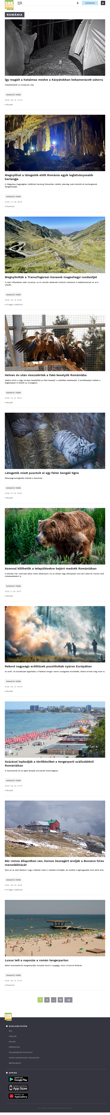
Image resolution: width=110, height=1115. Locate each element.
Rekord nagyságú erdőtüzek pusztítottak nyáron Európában (48, 666)
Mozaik (9, 104)
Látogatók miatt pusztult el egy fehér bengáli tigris (42, 473)
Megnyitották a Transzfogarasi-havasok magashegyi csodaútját (51, 277)
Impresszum (14, 1047)
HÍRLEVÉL (13, 1036)
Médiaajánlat (15, 1063)
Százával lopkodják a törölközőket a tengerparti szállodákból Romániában (49, 763)
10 (60, 999)
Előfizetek (90, 3)
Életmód (10, 206)
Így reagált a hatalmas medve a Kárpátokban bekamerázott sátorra (54, 79)
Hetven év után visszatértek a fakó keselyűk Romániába (46, 375)
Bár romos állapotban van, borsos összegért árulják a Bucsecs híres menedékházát (54, 863)
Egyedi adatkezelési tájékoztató (24, 1058)
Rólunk (12, 1042)
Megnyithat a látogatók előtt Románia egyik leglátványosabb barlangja (49, 177)
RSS (10, 1031)
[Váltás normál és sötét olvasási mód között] (78, 3)
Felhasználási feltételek (20, 1052)
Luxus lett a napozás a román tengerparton (36, 960)
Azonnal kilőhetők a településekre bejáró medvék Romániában (51, 568)
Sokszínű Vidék (13, 95)
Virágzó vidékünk (14, 304)
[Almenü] (19, 3)
